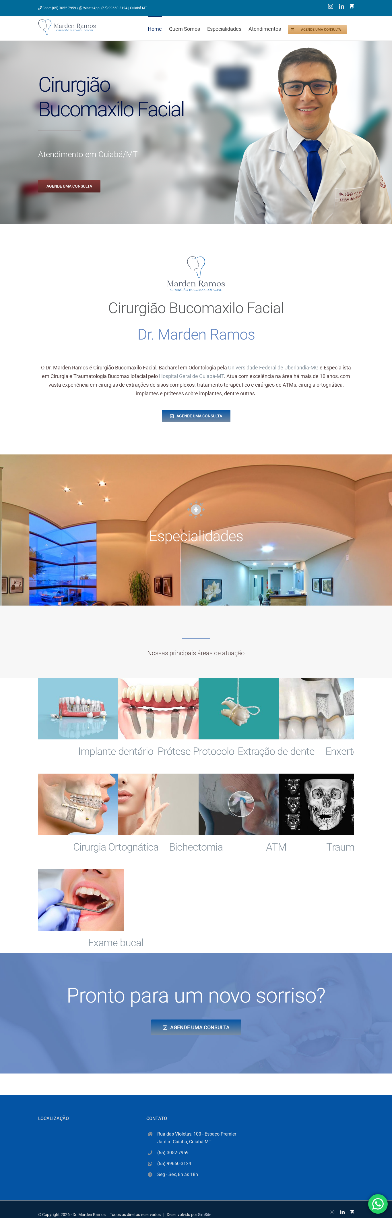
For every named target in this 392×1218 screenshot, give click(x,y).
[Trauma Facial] (322, 804)
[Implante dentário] (81, 708)
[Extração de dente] (242, 708)
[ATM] (242, 804)
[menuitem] (158, 28)
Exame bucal (115, 943)
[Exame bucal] (81, 900)
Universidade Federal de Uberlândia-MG (273, 368)
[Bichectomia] (161, 804)
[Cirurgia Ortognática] (81, 804)
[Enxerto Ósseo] (322, 708)
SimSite (204, 1214)
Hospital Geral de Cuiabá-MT (191, 376)
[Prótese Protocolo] (161, 708)
